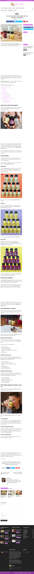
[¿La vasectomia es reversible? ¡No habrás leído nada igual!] (13, 541)
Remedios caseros (4, 10)
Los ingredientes (5, 99)
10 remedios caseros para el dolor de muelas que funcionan (19, 536)
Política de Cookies (27, 572)
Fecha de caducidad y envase (7, 100)
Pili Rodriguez (15, 19)
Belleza (13, 8)
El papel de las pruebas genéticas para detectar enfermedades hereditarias (28, 47)
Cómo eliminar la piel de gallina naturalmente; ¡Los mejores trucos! (5, 473)
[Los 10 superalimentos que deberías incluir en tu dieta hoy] (4, 492)
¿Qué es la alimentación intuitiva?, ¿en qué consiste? (11, 496)
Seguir (32, 29)
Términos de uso (17, 573)
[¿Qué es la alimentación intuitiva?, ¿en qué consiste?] (11, 492)
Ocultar (13, 85)
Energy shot (4, 89)
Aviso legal (16, 572)
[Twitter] (32, 0)
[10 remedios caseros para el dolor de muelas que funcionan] (13, 535)
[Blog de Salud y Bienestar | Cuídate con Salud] (17, 4)
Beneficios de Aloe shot (6, 96)
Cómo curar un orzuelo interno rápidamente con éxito (18, 530)
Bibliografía (21, 573)
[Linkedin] (7, 484)
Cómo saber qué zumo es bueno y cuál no (7, 98)
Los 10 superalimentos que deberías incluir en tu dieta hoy (4, 496)
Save (27, 21)
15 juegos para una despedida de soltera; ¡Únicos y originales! (17, 473)
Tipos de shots (3, 88)
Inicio (2, 8)
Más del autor (10, 488)
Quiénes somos (26, 573)
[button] (32, 9)
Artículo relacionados (4, 488)
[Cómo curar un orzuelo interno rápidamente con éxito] (13, 530)
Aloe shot (4, 90)
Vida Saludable (10, 10)
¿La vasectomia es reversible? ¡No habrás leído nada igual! (18, 541)
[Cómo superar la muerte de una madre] (2, 542)
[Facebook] (29, 0)
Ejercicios (10, 8)
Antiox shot (4, 91)
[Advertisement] (11, 60)
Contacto (14, 10)
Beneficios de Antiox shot (6, 97)
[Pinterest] (31, 0)
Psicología (17, 8)
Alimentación (6, 8)
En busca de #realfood (4, 92)
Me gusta (31, 27)
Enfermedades (22, 8)
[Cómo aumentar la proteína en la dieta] (19, 492)
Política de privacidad (21, 572)
